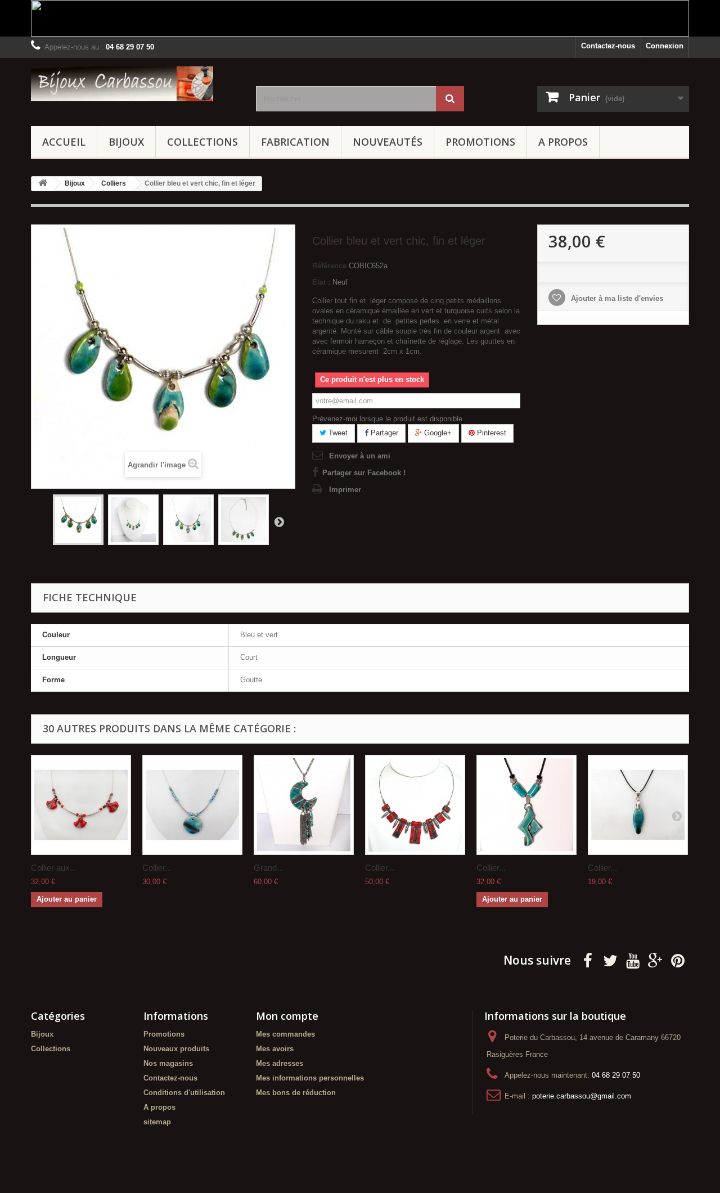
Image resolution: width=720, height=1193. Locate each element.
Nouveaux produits (176, 1049)
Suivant (279, 521)
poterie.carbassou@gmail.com (581, 1096)
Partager (383, 433)
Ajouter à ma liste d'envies (616, 298)
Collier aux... (53, 867)
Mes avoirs (275, 1049)
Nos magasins (168, 1063)
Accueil (64, 141)
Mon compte (287, 1016)
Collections (202, 141)
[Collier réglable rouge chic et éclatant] (415, 805)
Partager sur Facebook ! (364, 473)
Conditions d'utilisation (184, 1092)
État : (321, 282)
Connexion (664, 46)
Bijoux (126, 141)
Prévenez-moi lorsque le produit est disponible (387, 419)
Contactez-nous (608, 46)
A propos (563, 141)
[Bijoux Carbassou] (135, 83)
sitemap (157, 1122)
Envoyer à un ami (359, 456)
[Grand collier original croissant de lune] (304, 805)
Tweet (337, 433)
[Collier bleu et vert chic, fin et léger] (78, 519)
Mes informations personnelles (310, 1078)
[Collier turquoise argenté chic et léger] (192, 805)
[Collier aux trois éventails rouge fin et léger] (81, 805)
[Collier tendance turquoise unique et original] (526, 805)
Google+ (437, 433)
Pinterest (490, 433)
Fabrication (295, 141)
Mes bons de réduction (296, 1092)
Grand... (269, 867)
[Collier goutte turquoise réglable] (638, 805)
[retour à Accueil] (42, 184)
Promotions (480, 141)
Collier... (157, 867)
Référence (329, 266)
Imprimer (345, 489)
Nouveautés (387, 141)
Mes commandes (285, 1034)
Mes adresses (279, 1063)
